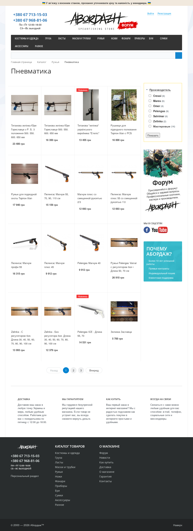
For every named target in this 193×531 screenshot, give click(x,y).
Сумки (59, 495)
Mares (159, 101)
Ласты (59, 462)
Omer (158, 106)
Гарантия (105, 476)
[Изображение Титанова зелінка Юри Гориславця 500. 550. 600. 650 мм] (57, 105)
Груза (58, 457)
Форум (127, 25)
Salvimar (160, 116)
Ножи (58, 476)
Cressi (159, 96)
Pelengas (161, 111)
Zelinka (159, 121)
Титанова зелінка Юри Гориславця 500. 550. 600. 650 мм (57, 129)
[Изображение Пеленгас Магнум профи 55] (24, 242)
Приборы (61, 486)
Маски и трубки (65, 467)
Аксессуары (62, 500)
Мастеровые (164, 126)
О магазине (106, 472)
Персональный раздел (25, 476)
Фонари (60, 481)
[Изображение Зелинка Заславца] (124, 311)
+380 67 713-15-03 (30, 14)
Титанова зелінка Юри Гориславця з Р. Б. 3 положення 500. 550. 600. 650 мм (23, 131)
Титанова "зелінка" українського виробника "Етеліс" (88, 129)
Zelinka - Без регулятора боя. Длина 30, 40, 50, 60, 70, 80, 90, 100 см (57, 337)
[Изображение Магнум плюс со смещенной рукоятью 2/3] (90, 173)
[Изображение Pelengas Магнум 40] (90, 242)
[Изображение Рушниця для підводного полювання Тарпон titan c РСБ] (124, 105)
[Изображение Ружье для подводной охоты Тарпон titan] (24, 173)
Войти (150, 13)
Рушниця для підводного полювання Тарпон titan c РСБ (123, 129)
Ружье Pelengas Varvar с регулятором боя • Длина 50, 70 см (124, 266)
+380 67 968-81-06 (30, 20)
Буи (57, 490)
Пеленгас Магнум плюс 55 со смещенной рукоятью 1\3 (124, 198)
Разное (59, 505)
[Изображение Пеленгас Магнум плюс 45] (57, 242)
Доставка (105, 467)
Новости (104, 457)
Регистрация (164, 13)
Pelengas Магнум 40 (88, 263)
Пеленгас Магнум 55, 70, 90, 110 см (56, 196)
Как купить (106, 462)
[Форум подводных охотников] (163, 181)
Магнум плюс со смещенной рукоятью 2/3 (89, 198)
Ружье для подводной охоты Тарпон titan (24, 196)
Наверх (177, 525)
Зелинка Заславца (121, 332)
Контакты (105, 481)
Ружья (59, 472)
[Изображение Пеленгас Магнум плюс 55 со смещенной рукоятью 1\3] (124, 173)
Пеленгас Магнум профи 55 (21, 265)
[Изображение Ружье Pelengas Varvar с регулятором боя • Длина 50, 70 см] (124, 242)
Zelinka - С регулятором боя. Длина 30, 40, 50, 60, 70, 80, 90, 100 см (23, 337)
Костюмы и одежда (67, 453)
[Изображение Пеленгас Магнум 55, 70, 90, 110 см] (57, 173)
